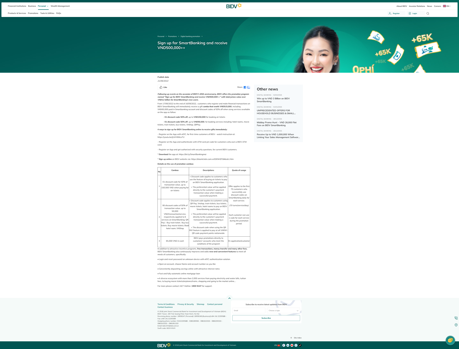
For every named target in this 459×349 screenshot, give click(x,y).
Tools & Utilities (47, 13)
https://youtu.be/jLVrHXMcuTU (171, 137)
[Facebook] (283, 345)
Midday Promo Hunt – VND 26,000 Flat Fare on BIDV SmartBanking (277, 124)
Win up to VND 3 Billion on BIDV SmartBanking (273, 100)
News (429, 6)
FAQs (58, 13)
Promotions (172, 36)
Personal (161, 36)
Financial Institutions (17, 6)
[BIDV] (164, 345)
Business (32, 6)
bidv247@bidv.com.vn (170, 326)
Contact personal (214, 304)
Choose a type (274, 310)
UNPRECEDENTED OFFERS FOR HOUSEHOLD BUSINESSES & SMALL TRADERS (275, 112)
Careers (437, 6)
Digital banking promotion (190, 36)
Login (415, 13)
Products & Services (17, 13)
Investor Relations (417, 6)
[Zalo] (296, 345)
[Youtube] (291, 345)
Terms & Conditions (166, 304)
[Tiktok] (300, 345)
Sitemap (200, 304)
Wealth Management (60, 6)
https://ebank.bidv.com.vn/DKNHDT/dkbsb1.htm (212, 159)
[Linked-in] (287, 345)
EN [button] (448, 6)
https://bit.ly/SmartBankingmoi (192, 154)
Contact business (165, 307)
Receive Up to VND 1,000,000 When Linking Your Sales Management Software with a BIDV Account (278, 136)
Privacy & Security (186, 304)
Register (396, 13)
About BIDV (401, 6)
